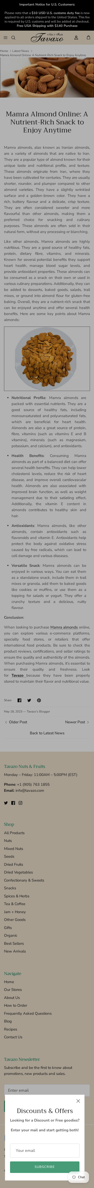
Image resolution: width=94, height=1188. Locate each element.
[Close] (78, 1100)
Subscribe (45, 1167)
